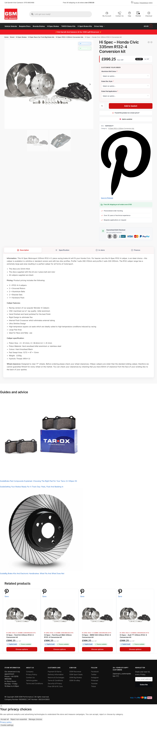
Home (6, 37)
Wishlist (138, 16)
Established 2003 (146, 3)
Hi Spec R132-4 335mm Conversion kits (69, 37)
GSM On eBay (74, 680)
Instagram (95, 677)
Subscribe (144, 685)
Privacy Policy (31, 674)
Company (29, 672)
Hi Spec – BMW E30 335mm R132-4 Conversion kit (96, 636)
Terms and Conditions (34, 683)
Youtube (94, 683)
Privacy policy (6, 722)
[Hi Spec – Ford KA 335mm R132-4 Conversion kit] (21, 615)
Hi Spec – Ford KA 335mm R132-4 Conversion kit (20, 636)
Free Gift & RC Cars (55, 686)
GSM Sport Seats (76, 674)
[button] (85, 43)
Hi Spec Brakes (21, 37)
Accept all (5, 719)
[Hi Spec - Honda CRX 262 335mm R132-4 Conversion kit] (149, 42)
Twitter (93, 674)
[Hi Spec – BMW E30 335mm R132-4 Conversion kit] (97, 615)
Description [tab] (24, 250)
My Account (107, 16)
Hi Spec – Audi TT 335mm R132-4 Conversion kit (133, 636)
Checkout (148, 16)
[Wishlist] (38, 591)
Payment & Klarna (54, 672)
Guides (136, 3)
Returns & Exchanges (56, 677)
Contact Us (119, 16)
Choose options (22, 649)
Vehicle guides (31, 680)
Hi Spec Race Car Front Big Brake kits (41, 37)
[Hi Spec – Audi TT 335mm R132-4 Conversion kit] (135, 615)
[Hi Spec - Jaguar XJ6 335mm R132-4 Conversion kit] (151, 42)
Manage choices (35, 719)
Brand (12, 37)
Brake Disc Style (107, 81)
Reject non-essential (19, 719)
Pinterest (94, 680)
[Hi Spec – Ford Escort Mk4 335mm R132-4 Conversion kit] (59, 615)
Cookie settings (7, 725)
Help (129, 16)
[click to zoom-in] (49, 84)
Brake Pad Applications (109, 91)
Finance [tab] (137, 250)
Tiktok (93, 686)
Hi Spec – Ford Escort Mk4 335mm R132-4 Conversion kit (58, 636)
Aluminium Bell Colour (109, 71)
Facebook (95, 672)
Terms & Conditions (55, 680)
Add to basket (130, 106)
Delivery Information (55, 674)
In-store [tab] (101, 250)
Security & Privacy (55, 683)
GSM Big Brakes (75, 677)
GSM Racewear (75, 672)
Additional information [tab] (62, 250)
